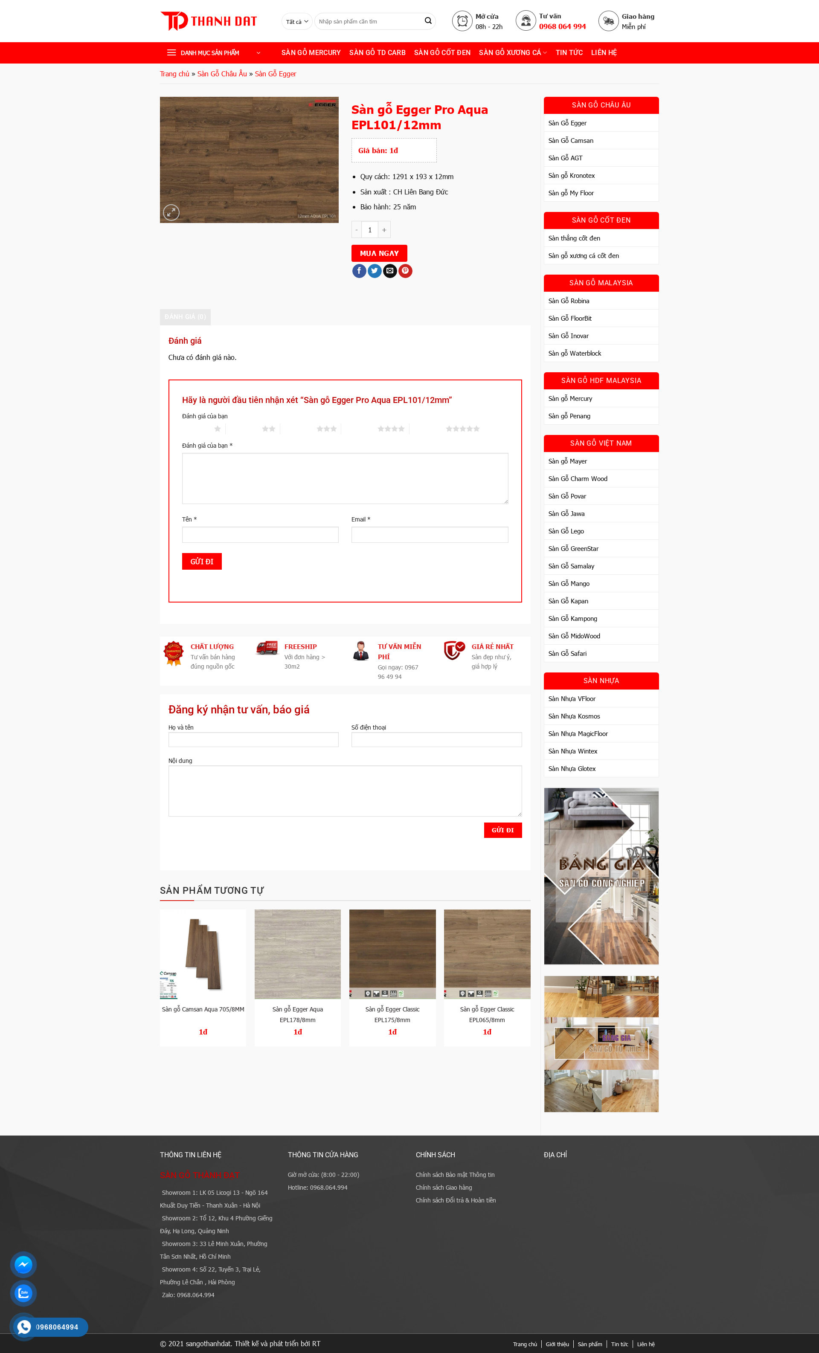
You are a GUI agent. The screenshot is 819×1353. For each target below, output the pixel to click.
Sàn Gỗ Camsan (571, 140)
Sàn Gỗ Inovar (569, 335)
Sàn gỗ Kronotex (572, 175)
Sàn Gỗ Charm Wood (578, 478)
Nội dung (180, 760)
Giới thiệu (557, 1344)
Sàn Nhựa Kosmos (574, 716)
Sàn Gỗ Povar (567, 496)
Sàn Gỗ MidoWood (574, 636)
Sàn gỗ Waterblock (575, 353)
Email (361, 519)
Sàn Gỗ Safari (568, 653)
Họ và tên (181, 727)
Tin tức (619, 1344)
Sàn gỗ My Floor (571, 192)
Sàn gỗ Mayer (568, 461)
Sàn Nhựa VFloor (572, 698)
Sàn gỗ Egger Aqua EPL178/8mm (298, 1014)
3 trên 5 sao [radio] (298, 428)
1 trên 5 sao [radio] (196, 428)
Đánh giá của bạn (205, 416)
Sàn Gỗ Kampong (573, 618)
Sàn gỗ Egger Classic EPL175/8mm (392, 1014)
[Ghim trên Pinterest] (405, 271)
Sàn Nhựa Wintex (573, 751)
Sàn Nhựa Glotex (572, 768)
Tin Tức (569, 53)
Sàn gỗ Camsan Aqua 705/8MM (203, 1009)
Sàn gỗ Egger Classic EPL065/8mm (487, 1014)
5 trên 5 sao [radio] (428, 428)
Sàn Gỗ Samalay (571, 566)
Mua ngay (379, 253)
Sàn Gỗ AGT (566, 158)
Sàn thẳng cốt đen (574, 238)
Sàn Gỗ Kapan (568, 601)
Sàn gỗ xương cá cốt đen (584, 255)
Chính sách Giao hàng (444, 1187)
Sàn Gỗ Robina (569, 300)
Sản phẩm (590, 1344)
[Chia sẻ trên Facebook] (359, 271)
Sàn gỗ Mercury (311, 53)
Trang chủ (174, 73)
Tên (189, 519)
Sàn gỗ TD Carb (377, 53)
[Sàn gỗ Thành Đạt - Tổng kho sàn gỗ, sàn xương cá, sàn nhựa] (214, 21)
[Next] (530, 981)
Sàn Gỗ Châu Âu (222, 73)
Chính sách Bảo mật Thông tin (455, 1174)
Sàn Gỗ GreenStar (573, 548)
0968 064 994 (562, 26)
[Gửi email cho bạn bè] (390, 271)
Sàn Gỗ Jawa (567, 513)
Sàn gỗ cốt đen (442, 53)
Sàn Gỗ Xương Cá (510, 53)
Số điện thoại (368, 727)
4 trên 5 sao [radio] (359, 428)
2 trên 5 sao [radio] (244, 428)
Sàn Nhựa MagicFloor (578, 733)
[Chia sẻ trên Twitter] (375, 271)
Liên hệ (604, 53)
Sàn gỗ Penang (569, 415)
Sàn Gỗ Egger (275, 73)
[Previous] (160, 981)
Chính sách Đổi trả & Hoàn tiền (456, 1200)
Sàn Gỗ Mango (569, 583)
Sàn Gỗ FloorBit (570, 318)
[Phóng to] (171, 212)
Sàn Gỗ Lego (566, 531)
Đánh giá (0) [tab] (185, 317)
